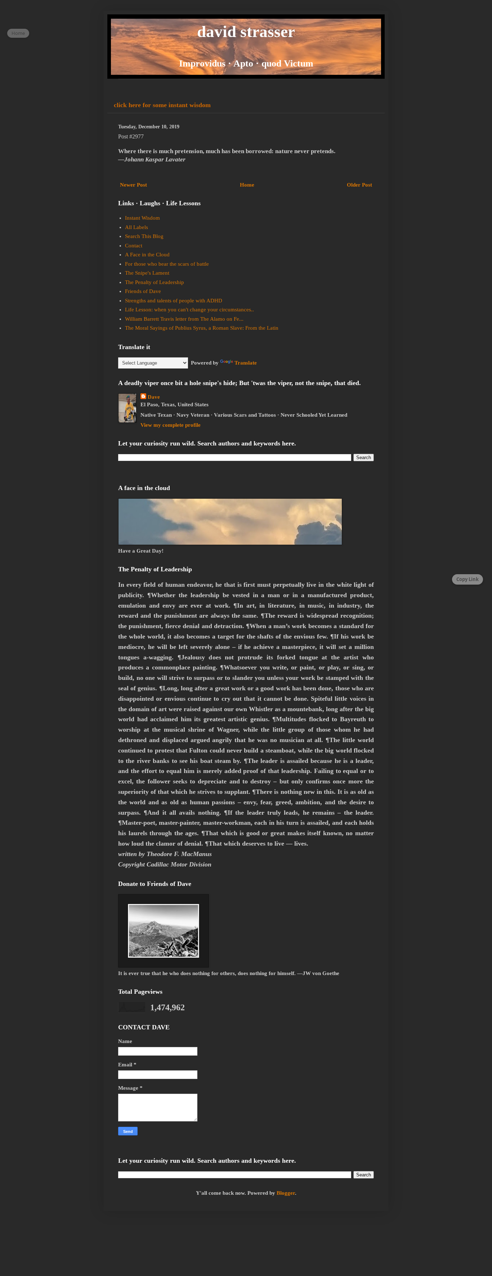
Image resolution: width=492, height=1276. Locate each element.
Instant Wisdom (142, 218)
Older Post (359, 185)
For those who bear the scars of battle (167, 264)
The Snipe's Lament (147, 273)
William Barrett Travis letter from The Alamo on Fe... (184, 319)
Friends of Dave (143, 291)
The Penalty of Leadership (154, 282)
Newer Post (133, 185)
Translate (245, 363)
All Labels (136, 227)
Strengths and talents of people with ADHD (173, 300)
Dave (154, 397)
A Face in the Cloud (147, 254)
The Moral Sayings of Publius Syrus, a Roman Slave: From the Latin (201, 328)
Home (247, 185)
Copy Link (467, 579)
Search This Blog (144, 236)
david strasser (246, 32)
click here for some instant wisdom (162, 105)
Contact (133, 245)
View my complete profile (170, 425)
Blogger (286, 1193)
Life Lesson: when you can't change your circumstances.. (189, 309)
